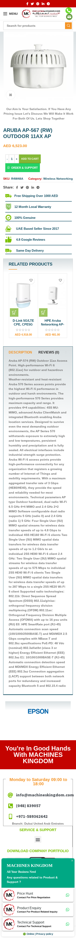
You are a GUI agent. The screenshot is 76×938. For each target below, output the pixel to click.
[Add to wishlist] (31, 280)
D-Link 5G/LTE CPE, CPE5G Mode (23, 324)
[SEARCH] (68, 25)
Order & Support (24, 167)
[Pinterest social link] (38, 4)
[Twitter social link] (32, 4)
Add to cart (30, 158)
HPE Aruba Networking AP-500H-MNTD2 (52, 324)
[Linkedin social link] (43, 4)
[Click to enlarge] (10, 95)
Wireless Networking (58, 178)
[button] (22, 167)
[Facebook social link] (27, 4)
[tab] (20, 352)
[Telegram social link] (48, 4)
